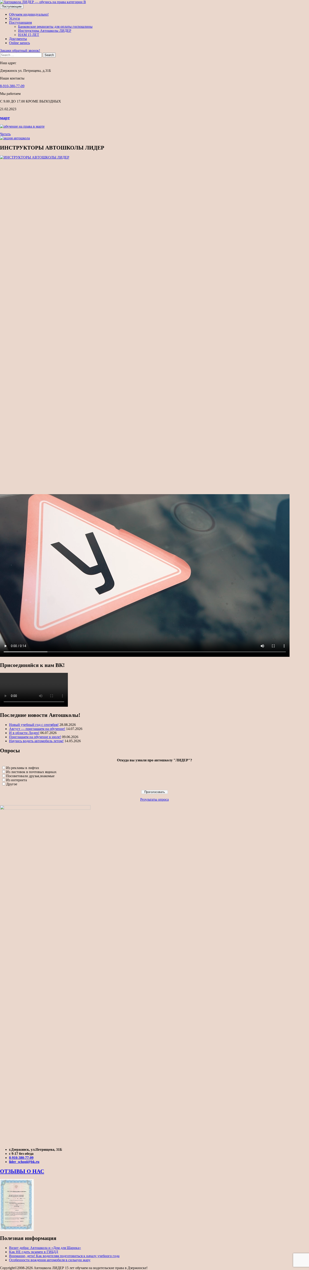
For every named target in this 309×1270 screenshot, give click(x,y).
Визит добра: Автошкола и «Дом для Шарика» (45, 1248)
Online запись (19, 43)
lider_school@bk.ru (24, 1162)
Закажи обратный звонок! (20, 50)
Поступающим (11, 6)
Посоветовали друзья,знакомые (30, 776)
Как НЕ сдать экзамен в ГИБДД (33, 1252)
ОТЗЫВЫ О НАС (22, 1171)
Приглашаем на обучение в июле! (35, 737)
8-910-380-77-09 (12, 86)
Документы (18, 39)
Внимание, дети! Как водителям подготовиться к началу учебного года (64, 1256)
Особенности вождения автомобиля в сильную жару (49, 1260)
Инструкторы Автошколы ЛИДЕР (44, 31)
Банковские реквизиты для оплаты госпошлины (55, 26)
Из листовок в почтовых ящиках (31, 772)
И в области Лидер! (24, 733)
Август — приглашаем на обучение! (37, 729)
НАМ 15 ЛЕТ (28, 35)
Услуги (14, 18)
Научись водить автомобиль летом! (36, 741)
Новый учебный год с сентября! (34, 725)
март (5, 117)
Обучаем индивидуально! (29, 14)
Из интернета (16, 780)
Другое (11, 784)
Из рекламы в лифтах (22, 768)
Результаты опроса (154, 799)
